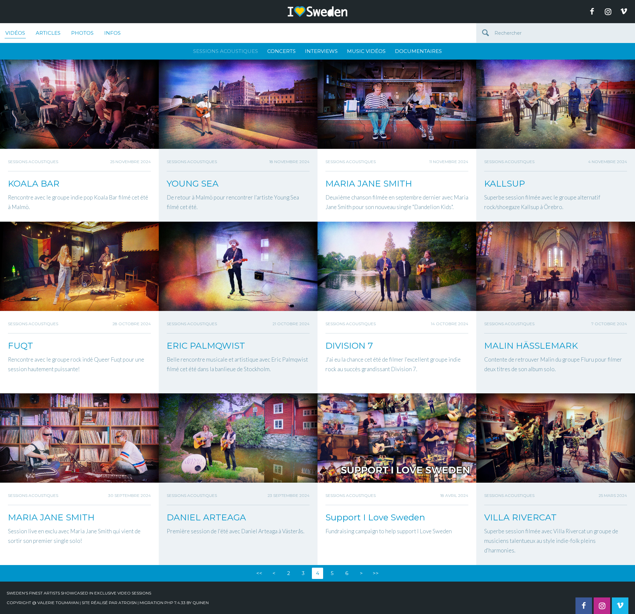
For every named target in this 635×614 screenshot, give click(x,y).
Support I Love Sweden (375, 517)
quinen (200, 602)
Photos (82, 33)
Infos (112, 33)
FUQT (20, 345)
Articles (48, 33)
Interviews (321, 51)
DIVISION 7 (349, 345)
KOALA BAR (34, 183)
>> (376, 573)
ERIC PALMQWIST (206, 345)
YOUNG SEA (193, 183)
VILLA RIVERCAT (520, 517)
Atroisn (127, 602)
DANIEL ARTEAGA (206, 517)
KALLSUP (504, 183)
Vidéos (15, 33)
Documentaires (418, 51)
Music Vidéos (366, 51)
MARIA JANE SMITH (368, 183)
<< (259, 573)
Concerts (281, 51)
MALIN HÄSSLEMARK (531, 345)
